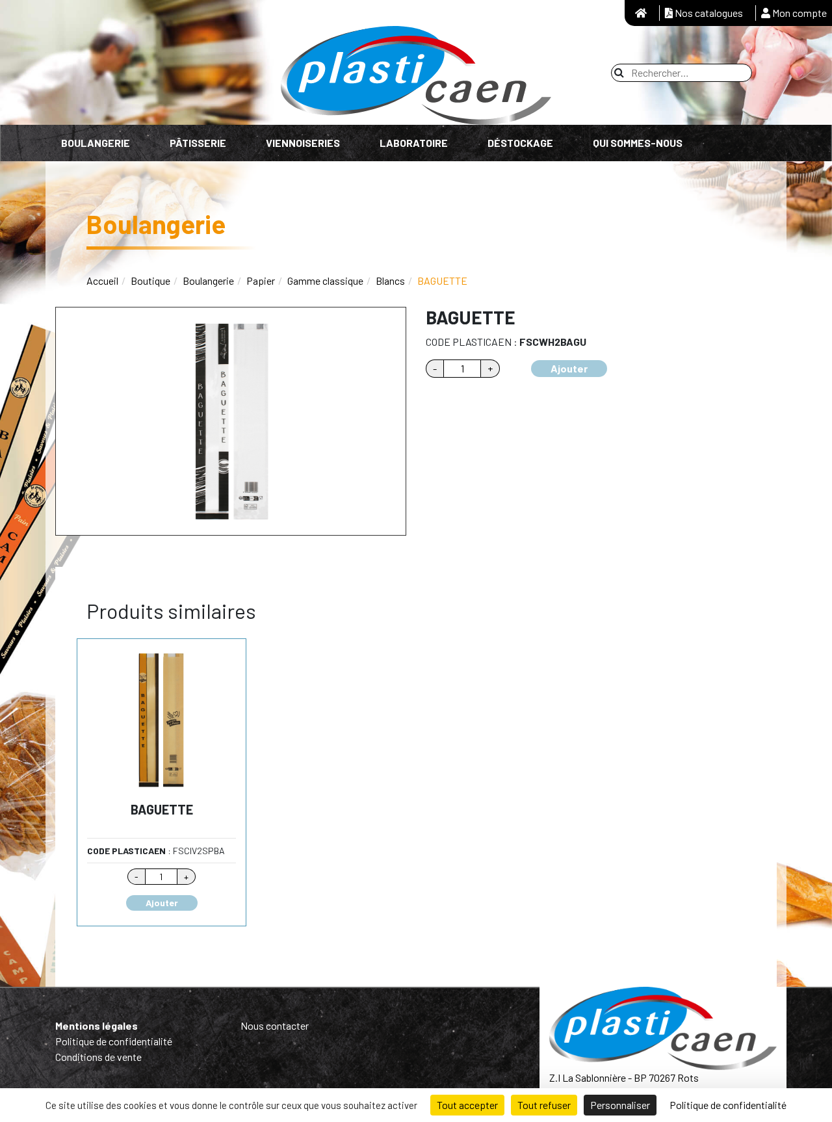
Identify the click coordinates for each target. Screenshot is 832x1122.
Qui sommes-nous (637, 143)
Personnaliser (620, 1105)
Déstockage (520, 143)
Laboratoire (414, 143)
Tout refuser (544, 1105)
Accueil (102, 280)
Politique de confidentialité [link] (728, 1105)
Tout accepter (467, 1105)
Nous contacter (274, 1025)
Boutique (150, 280)
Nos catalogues (708, 13)
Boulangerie (95, 143)
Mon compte (798, 13)
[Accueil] (641, 13)
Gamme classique (325, 280)
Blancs (390, 280)
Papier (260, 280)
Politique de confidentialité (113, 1041)
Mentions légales (96, 1025)
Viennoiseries (303, 143)
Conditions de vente (98, 1056)
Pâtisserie (198, 143)
